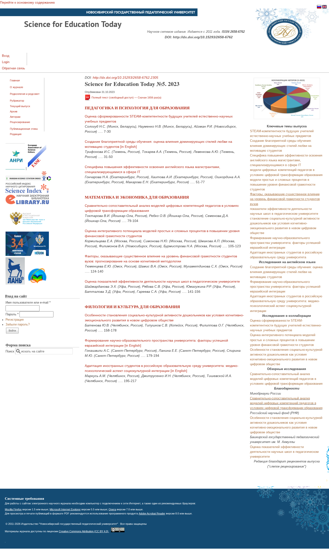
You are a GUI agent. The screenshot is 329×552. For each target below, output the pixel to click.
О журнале (16, 87)
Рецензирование (20, 122)
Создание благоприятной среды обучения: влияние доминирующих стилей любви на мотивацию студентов (281, 145)
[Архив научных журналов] (27, 255)
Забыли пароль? (18, 324)
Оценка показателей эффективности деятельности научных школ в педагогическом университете (162, 281)
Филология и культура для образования (132, 307)
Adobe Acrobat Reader (152, 513)
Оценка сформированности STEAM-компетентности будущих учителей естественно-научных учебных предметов (286, 325)
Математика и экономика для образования (137, 197)
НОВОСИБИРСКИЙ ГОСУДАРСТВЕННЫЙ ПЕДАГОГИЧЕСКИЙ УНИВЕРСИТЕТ (140, 12)
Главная (15, 80)
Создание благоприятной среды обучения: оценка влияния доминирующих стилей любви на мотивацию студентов (286, 272)
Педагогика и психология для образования (137, 108)
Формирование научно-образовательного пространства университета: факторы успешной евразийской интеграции (285, 242)
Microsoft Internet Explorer (65, 509)
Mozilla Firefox (13, 509)
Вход (5, 56)
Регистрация (15, 319)
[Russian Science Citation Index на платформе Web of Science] (28, 180)
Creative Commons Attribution (84, 531)
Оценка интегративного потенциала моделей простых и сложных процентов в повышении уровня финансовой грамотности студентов (282, 339)
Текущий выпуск (20, 106)
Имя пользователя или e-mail (28, 302)
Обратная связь (13, 68)
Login (5, 62)
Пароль (12, 314)
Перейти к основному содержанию (27, 2)
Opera (112, 509)
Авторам (15, 116)
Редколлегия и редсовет (24, 93)
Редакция (15, 134)
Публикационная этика (24, 128)
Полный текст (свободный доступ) (126, 97)
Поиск (10, 351)
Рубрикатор (17, 100)
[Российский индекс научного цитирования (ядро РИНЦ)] (27, 192)
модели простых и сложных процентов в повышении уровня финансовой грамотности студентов (282, 184)
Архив (13, 111)
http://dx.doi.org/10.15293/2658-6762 (203, 37)
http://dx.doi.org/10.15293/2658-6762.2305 (125, 77)
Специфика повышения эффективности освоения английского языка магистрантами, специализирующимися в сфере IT (286, 160)
